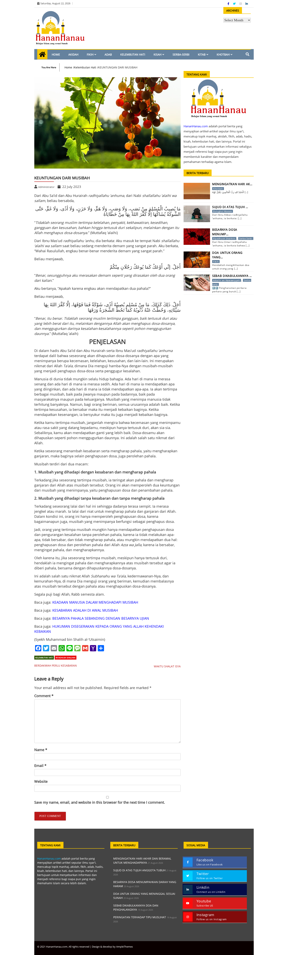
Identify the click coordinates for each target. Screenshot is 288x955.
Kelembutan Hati (132, 54)
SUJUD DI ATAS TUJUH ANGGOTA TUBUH (139, 870)
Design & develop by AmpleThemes (112, 946)
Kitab (202, 54)
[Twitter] (234, 3)
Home (56, 54)
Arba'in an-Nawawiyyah (226, 280)
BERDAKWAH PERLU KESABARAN (55, 665)
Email (40, 765)
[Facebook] (228, 3)
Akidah (73, 54)
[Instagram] (241, 3)
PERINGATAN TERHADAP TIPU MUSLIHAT (139, 917)
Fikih (90, 54)
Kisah (157, 54)
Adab (108, 54)
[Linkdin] (246, 3)
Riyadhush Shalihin (65, 657)
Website (41, 781)
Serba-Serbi (181, 54)
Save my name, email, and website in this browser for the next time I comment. (99, 802)
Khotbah (223, 54)
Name (40, 749)
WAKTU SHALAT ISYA (167, 666)
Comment (43, 695)
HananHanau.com (49, 858)
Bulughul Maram (222, 211)
